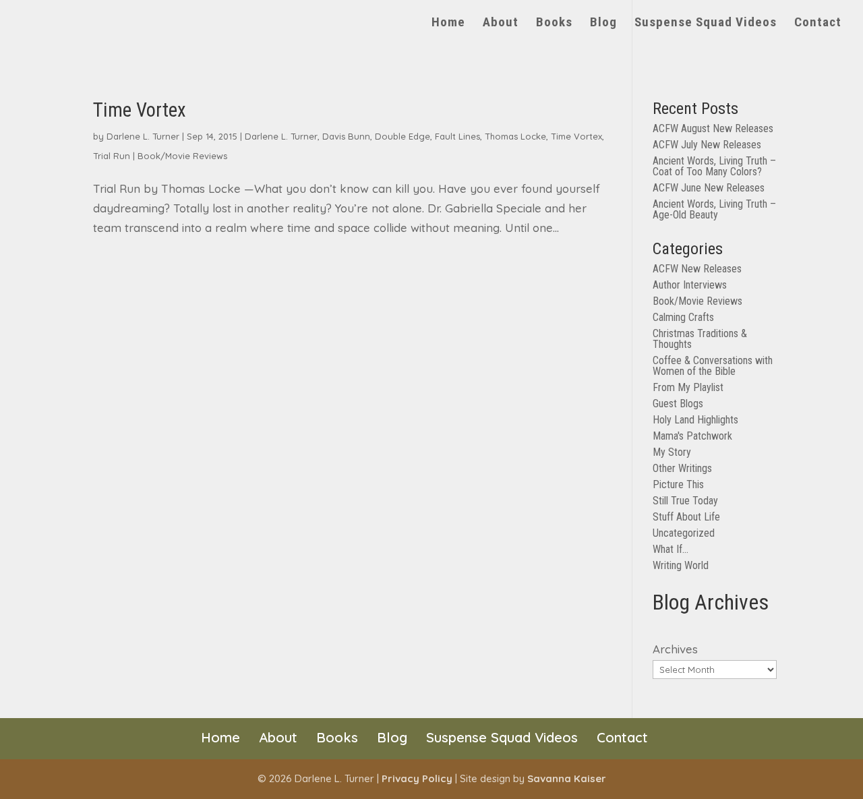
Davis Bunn (346, 136)
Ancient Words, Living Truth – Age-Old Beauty (714, 209)
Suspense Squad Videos (705, 24)
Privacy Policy (417, 778)
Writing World (681, 565)
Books (554, 24)
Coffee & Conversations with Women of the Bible (713, 366)
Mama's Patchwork (692, 436)
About (500, 24)
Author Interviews (690, 284)
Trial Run (111, 155)
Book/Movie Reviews (182, 155)
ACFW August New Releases (713, 128)
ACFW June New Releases (709, 187)
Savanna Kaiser (566, 778)
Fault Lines (457, 136)
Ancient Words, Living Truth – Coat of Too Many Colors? (714, 166)
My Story (672, 452)
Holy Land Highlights (695, 419)
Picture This (678, 484)
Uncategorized (684, 533)
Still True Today (685, 500)
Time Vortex (139, 109)
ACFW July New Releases (707, 144)
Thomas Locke (515, 136)
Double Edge (402, 136)
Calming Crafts (683, 317)
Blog (603, 24)
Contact (817, 24)
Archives (675, 649)
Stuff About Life (686, 516)
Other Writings (682, 468)
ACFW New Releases (697, 268)
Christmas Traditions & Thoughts (700, 339)
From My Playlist (688, 387)
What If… (670, 549)
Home (448, 24)
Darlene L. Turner (143, 136)
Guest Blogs (678, 403)
